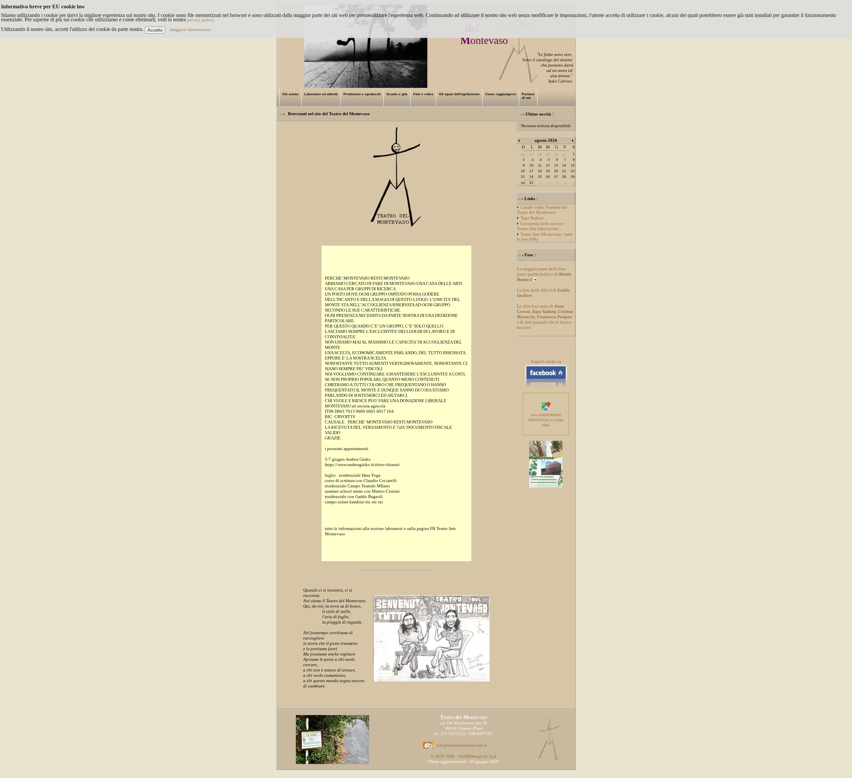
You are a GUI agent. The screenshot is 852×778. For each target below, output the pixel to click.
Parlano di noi (528, 96)
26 (548, 176)
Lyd (492, 756)
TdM (449, 756)
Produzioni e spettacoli (362, 94)
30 (523, 183)
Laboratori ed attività (321, 94)
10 (531, 165)
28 (564, 176)
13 (556, 165)
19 (548, 171)
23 (523, 176)
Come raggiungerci (500, 94)
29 (573, 176)
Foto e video (423, 94)
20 (556, 171)
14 (564, 165)
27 (556, 176)
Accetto (154, 30)
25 (540, 176)
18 (540, 171)
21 (564, 171)
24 (531, 176)
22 (573, 171)
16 (523, 171)
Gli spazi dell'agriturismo (459, 94)
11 (540, 165)
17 (531, 171)
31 (531, 182)
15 (573, 165)
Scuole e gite (397, 94)
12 (548, 165)
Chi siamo (290, 94)
